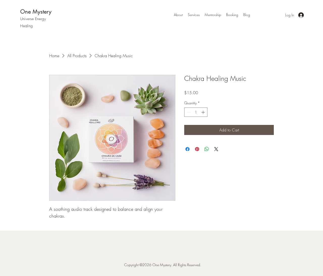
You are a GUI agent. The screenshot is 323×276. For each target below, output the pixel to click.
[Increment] (203, 112)
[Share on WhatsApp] (207, 149)
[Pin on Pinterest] (197, 149)
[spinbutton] (195, 112)
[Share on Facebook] (187, 149)
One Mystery (35, 11)
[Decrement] (188, 112)
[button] (193, 15)
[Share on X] (216, 149)
